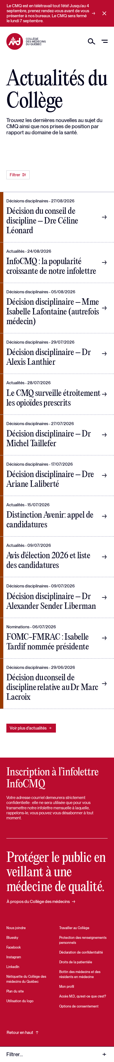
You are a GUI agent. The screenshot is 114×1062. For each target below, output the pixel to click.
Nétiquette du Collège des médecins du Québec (26, 979)
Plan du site (15, 991)
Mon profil (66, 987)
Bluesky (12, 938)
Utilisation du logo (19, 1001)
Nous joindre (16, 928)
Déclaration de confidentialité (81, 952)
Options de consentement (79, 1006)
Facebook (13, 947)
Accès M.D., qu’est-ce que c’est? (82, 996)
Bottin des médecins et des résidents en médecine (79, 974)
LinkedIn (12, 967)
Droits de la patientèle (75, 962)
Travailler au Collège (74, 928)
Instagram (13, 957)
